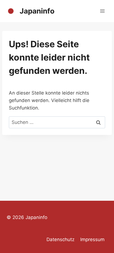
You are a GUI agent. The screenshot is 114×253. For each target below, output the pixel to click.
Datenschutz (60, 239)
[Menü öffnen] (102, 11)
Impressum (92, 239)
